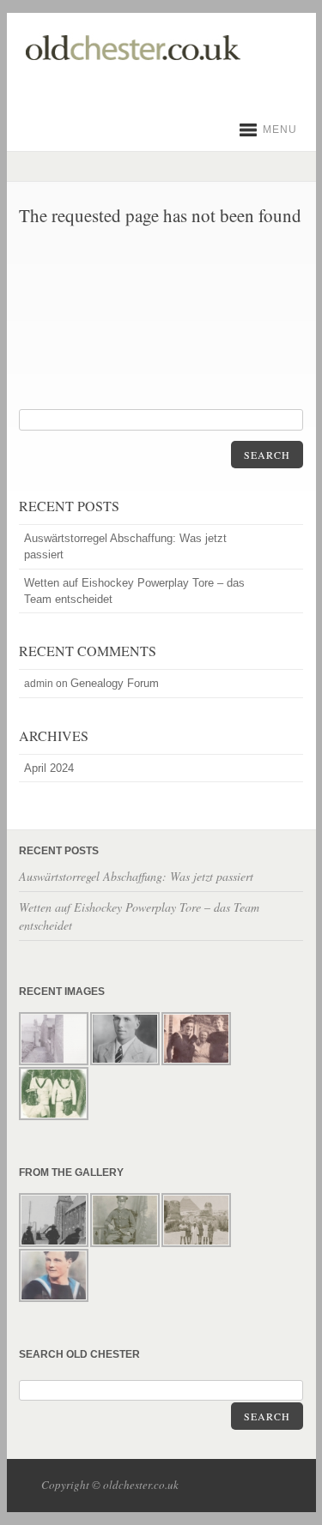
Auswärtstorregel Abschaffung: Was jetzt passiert (125, 546)
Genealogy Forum (114, 683)
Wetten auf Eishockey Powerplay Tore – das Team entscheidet (134, 591)
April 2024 (49, 768)
